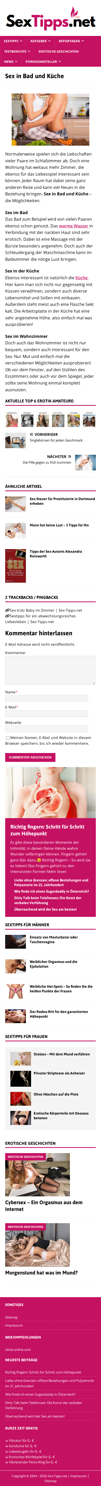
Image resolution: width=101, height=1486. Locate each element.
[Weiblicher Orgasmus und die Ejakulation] (15, 966)
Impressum (14, 1325)
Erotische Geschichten (59, 51)
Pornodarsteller (41, 61)
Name (10, 691)
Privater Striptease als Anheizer (59, 1073)
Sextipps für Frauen (26, 1036)
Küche (81, 278)
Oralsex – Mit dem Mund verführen (62, 1054)
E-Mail (10, 707)
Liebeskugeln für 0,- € (25, 1451)
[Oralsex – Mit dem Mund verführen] (20, 1059)
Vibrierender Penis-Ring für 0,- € (33, 1462)
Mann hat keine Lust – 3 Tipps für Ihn (59, 525)
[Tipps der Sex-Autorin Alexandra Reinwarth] (15, 566)
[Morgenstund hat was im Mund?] (50, 1245)
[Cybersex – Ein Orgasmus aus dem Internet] (50, 1174)
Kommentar (15, 652)
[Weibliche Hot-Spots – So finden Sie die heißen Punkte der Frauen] (15, 991)
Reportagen (69, 41)
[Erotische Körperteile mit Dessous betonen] (20, 1118)
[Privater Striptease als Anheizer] (20, 1078)
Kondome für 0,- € (23, 1446)
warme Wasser (73, 226)
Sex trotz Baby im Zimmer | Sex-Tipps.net (46, 610)
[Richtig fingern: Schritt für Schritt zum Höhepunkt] (50, 815)
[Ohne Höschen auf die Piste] (20, 1099)
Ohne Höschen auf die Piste (56, 1094)
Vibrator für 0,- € (21, 1440)
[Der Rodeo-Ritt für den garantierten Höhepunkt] (15, 1016)
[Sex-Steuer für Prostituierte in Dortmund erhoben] (15, 504)
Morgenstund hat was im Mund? (41, 1273)
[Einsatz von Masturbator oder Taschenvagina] (15, 942)
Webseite (13, 722)
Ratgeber (39, 41)
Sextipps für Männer (27, 924)
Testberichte (15, 51)
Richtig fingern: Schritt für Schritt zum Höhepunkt (43, 1372)
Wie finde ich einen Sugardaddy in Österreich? (51, 891)
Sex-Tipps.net (57, 1476)
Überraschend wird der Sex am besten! (45, 909)
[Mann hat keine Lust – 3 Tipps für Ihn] (15, 530)
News (8, 61)
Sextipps (11, 41)
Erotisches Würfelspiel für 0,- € (32, 1456)
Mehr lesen (57, 871)
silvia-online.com (18, 1349)
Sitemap (11, 1317)
